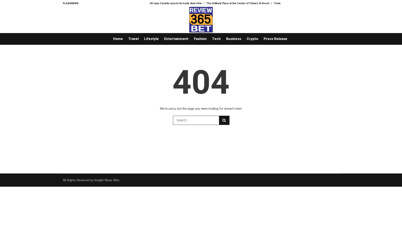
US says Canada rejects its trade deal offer (172, 3)
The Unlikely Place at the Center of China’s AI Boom (234, 3)
